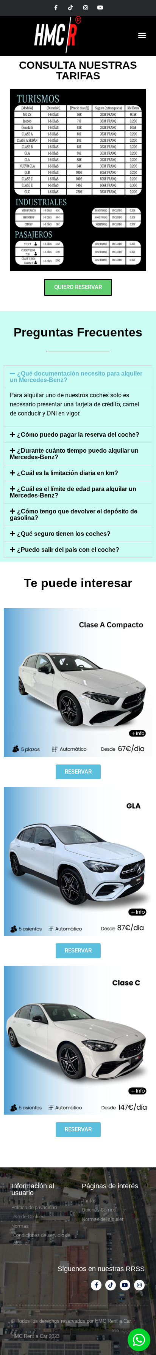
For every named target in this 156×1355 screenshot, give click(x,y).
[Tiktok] (70, 7)
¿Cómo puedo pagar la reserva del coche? (78, 434)
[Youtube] (100, 7)
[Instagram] (85, 7)
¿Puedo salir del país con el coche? (68, 549)
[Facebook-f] (55, 7)
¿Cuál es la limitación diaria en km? (67, 473)
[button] (142, 35)
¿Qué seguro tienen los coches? (64, 534)
